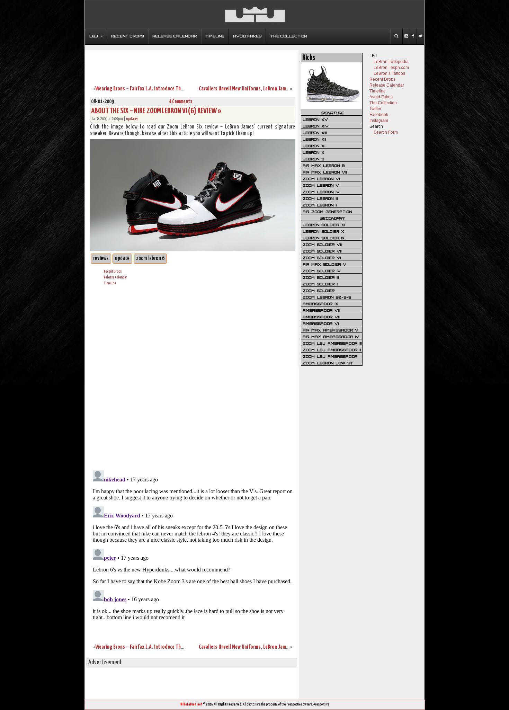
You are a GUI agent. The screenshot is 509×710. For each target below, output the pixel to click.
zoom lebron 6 (150, 258)
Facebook (378, 114)
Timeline (110, 283)
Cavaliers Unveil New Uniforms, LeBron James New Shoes (256, 89)
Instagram (378, 120)
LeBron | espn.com (391, 67)
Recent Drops (113, 271)
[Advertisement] (192, 63)
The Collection (383, 102)
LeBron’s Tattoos (389, 73)
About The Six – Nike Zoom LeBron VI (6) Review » (156, 111)
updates (132, 119)
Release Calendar (115, 277)
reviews (101, 258)
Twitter (375, 108)
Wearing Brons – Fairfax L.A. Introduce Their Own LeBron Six (156, 89)
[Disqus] (192, 376)
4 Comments (181, 101)
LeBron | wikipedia (391, 61)
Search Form (386, 132)
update (122, 258)
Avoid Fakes (381, 97)
